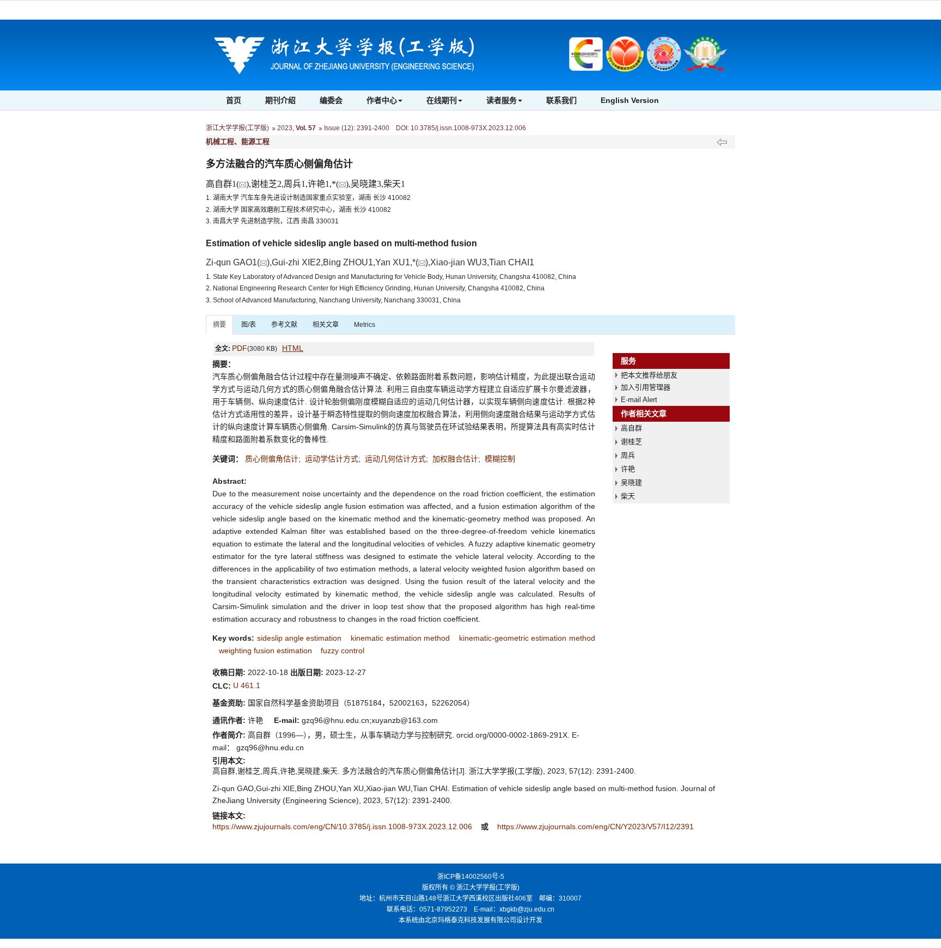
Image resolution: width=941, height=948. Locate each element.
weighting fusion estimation (265, 650)
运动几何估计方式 (395, 458)
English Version (630, 100)
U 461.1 (246, 685)
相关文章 (326, 325)
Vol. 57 (306, 128)
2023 (284, 128)
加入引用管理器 (645, 387)
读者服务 (501, 100)
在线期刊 (441, 100)
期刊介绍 (280, 100)
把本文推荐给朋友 (649, 375)
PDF (239, 348)
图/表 (248, 325)
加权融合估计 (455, 458)
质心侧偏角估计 (271, 458)
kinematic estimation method (400, 638)
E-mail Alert (639, 400)
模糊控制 (500, 458)
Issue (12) (338, 128)
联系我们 (561, 100)
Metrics (364, 325)
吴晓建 (631, 482)
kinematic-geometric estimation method (527, 638)
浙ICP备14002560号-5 (470, 876)
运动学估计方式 (331, 458)
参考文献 (284, 325)
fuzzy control (342, 650)
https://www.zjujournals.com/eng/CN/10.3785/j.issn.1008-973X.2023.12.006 (343, 826)
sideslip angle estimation (299, 638)
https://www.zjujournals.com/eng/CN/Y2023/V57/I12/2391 (595, 826)
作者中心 (381, 100)
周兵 (628, 455)
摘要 (219, 325)
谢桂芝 (631, 441)
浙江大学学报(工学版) (237, 128)
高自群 (631, 428)
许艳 (628, 469)
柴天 (628, 496)
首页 (233, 100)
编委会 (331, 100)
